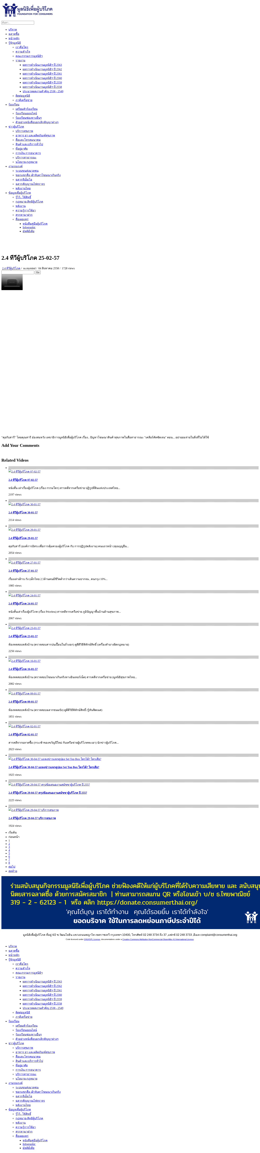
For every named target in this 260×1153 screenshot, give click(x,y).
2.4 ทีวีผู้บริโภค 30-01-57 (23, 512)
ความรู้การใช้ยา (26, 210)
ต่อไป (11, 866)
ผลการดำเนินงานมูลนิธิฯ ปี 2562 (42, 69)
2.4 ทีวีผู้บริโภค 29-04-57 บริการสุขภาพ (32, 818)
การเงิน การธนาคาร (28, 153)
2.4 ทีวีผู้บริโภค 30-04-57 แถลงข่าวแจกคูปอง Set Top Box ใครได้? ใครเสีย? (53, 767)
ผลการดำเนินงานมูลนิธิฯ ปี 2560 (42, 78)
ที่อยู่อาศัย (22, 148)
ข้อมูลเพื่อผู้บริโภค (19, 192)
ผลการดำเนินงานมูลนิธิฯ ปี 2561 (42, 73)
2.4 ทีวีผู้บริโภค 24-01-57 (23, 603)
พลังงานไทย (23, 188)
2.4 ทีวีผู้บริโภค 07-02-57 (23, 479)
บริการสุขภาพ (24, 131)
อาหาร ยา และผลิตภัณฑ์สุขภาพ (35, 135)
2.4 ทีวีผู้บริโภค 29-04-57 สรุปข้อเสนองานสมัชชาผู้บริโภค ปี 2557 (47, 792)
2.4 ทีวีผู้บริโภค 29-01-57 (23, 538)
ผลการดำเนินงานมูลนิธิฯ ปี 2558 (42, 86)
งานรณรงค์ (15, 166)
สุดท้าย (12, 871)
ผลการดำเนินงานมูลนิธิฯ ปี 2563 (42, 64)
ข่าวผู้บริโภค (16, 126)
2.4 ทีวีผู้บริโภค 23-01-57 (23, 636)
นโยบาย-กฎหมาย (26, 161)
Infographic (29, 227)
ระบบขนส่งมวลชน (27, 170)
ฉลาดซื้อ (13, 33)
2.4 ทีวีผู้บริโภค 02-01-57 (23, 734)
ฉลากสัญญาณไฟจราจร (30, 183)
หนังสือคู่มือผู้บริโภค (35, 223)
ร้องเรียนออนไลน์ (26, 113)
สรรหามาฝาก (24, 214)
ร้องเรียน (13, 104)
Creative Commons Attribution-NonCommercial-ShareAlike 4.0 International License (158, 939)
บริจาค (12, 29)
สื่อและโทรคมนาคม (28, 139)
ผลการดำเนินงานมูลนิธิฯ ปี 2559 (42, 82)
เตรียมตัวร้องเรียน (26, 108)
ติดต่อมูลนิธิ (23, 95)
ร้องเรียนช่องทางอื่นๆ (29, 117)
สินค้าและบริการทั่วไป (29, 144)
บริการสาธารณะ (26, 157)
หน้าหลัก (13, 38)
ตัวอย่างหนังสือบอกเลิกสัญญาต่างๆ (37, 122)
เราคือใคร (22, 47)
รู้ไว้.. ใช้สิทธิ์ (23, 197)
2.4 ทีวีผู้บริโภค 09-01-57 (23, 701)
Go (37, 272)
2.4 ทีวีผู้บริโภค (11, 268)
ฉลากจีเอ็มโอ (24, 179)
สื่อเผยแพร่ (22, 219)
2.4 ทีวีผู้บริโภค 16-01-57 (23, 669)
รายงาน (20, 60)
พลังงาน (21, 206)
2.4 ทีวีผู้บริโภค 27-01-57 (23, 570)
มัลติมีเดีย (28, 231)
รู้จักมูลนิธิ (14, 42)
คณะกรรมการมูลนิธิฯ (29, 56)
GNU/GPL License (92, 939)
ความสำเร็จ (23, 51)
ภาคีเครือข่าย (24, 100)
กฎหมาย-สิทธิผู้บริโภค (29, 201)
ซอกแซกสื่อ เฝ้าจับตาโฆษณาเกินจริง (38, 175)
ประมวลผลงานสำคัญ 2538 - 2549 (43, 91)
